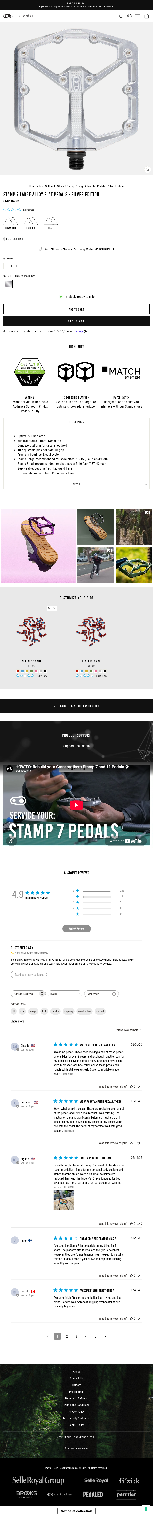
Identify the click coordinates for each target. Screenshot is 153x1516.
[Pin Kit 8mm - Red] (77, 671)
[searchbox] (24, 994)
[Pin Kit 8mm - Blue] (81, 671)
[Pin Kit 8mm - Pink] (95, 671)
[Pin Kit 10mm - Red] (17, 671)
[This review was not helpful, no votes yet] (138, 1086)
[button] (38, 546)
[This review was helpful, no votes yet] (131, 1086)
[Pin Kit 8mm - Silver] (100, 671)
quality (55, 1011)
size (22, 1011)
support (100, 1011)
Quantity (9, 258)
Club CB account (106, 6)
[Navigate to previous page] (48, 1336)
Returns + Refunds (76, 1398)
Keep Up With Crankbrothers (75, 1437)
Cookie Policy (76, 1424)
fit (14, 1011)
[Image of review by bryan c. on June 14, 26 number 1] (64, 1200)
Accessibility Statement (77, 1418)
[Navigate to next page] (105, 1336)
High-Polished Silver (8, 284)
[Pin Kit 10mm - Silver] (40, 671)
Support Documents (76, 746)
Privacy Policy (77, 1411)
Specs (76, 484)
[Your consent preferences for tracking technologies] (146, 1509)
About (76, 1371)
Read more (68, 1074)
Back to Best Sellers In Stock (79, 705)
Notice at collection (76, 1511)
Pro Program (76, 1391)
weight (33, 1011)
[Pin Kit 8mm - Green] (91, 671)
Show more (17, 1021)
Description (76, 421)
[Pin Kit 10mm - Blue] (22, 671)
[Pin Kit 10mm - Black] (45, 671)
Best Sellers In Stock (51, 186)
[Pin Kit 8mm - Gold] (86, 671)
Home (32, 186)
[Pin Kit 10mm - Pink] (36, 671)
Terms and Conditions (76, 1405)
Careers (76, 1385)
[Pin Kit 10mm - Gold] (27, 671)
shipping (68, 1011)
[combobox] (65, 993)
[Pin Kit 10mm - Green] (31, 671)
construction (84, 1011)
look (44, 1011)
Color (19, 275)
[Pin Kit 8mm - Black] (104, 671)
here (69, 468)
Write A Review (76, 928)
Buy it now (76, 321)
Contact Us (76, 1378)
